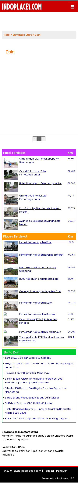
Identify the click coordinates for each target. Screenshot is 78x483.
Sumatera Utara (22, 35)
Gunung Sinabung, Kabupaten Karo (40, 291)
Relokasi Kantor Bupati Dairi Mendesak (27, 373)
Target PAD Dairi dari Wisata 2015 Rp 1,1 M (28, 357)
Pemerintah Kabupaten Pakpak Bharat (41, 254)
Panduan (61, 471)
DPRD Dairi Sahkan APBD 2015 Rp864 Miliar (29, 403)
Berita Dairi (11, 352)
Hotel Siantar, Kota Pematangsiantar (40, 183)
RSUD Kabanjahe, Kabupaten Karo (38, 278)
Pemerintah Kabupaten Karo (35, 302)
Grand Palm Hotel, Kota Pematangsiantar (32, 173)
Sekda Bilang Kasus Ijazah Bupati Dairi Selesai (32, 397)
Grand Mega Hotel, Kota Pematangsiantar (33, 197)
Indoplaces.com (31, 471)
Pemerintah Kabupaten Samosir (37, 314)
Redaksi (49, 471)
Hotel (7, 35)
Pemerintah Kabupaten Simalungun (40, 331)
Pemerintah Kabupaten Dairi (35, 242)
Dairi (37, 35)
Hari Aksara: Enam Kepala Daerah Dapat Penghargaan (37, 418)
